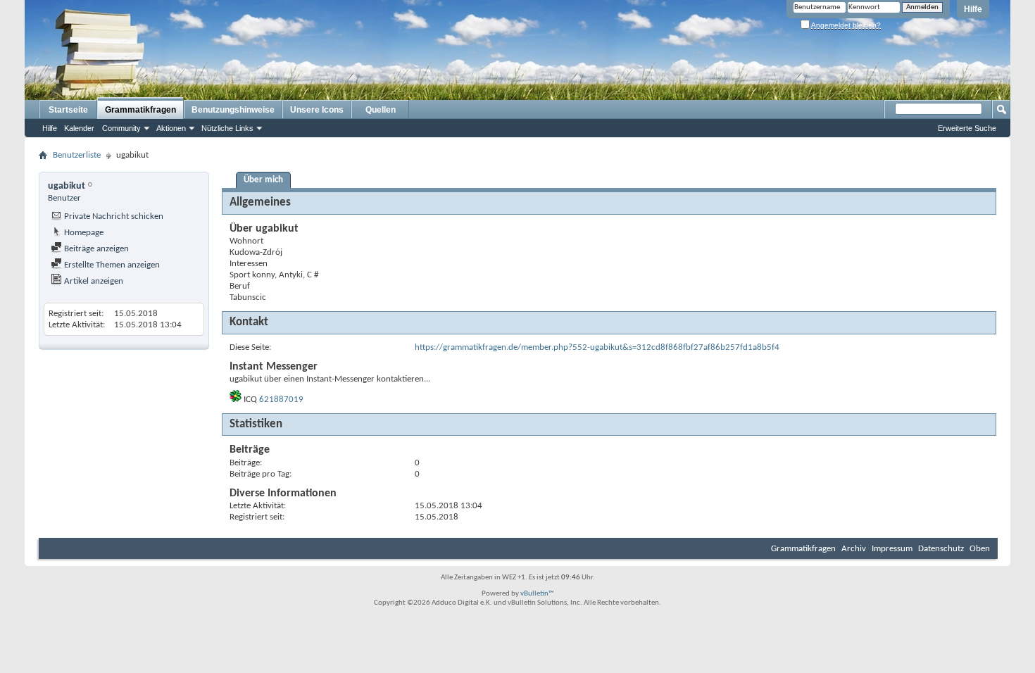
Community (121, 128)
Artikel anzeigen (92, 281)
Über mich (263, 179)
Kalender (79, 128)
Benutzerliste (77, 155)
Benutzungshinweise (233, 110)
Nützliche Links (227, 128)
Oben (980, 548)
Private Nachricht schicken (112, 216)
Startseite (68, 110)
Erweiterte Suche (967, 128)
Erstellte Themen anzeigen (111, 265)
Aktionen (171, 128)
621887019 (281, 399)
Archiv (853, 548)
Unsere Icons (317, 110)
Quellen (380, 110)
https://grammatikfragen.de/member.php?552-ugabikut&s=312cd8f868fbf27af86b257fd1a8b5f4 (597, 347)
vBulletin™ (537, 594)
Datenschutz (941, 548)
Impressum (892, 548)
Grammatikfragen (140, 110)
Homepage (83, 232)
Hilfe (973, 9)
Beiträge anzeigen (95, 248)
